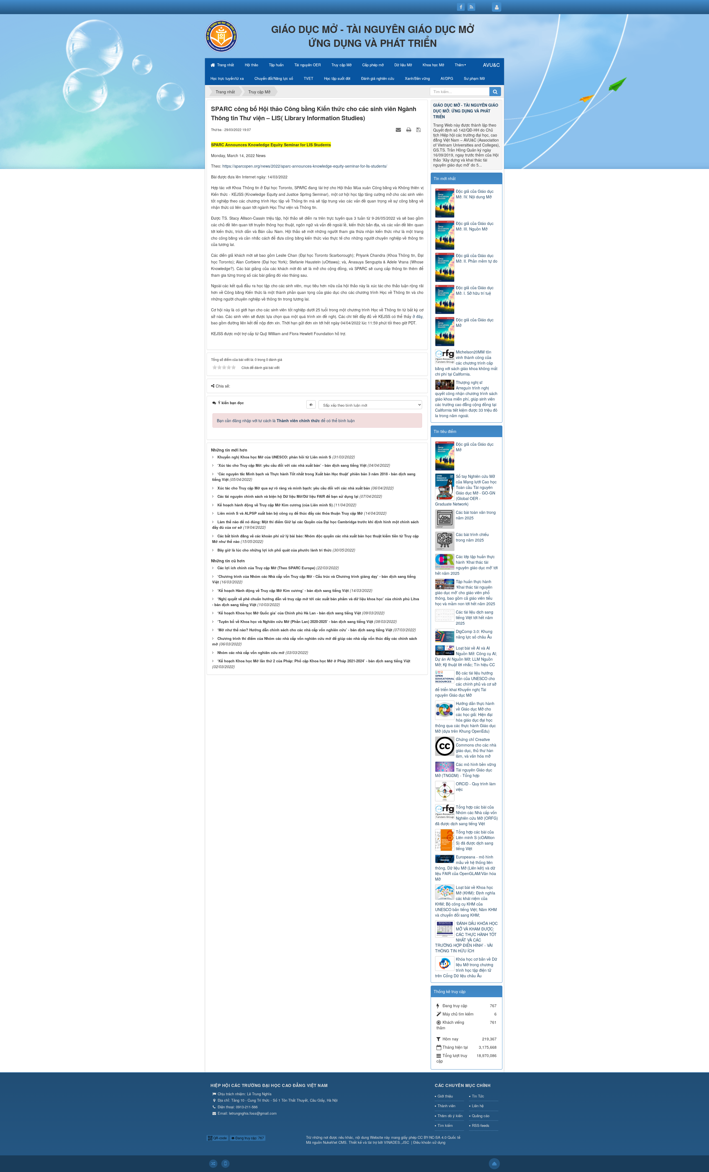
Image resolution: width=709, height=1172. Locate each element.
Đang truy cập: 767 (249, 1137)
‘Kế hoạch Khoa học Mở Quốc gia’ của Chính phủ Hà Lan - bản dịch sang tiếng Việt (289, 613)
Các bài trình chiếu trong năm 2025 (472, 537)
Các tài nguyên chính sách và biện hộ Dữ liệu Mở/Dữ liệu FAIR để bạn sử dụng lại (287, 496)
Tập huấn (276, 64)
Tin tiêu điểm (445, 431)
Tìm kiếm (445, 1125)
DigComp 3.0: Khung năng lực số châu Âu (474, 634)
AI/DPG (447, 78)
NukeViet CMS (334, 1142)
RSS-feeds (480, 1125)
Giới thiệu (445, 1096)
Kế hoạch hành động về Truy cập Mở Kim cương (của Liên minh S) (275, 504)
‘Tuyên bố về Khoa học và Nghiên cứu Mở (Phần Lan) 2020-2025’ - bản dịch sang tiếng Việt (295, 621)
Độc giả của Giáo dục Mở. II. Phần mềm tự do (476, 258)
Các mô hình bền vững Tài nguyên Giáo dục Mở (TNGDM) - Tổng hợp (465, 769)
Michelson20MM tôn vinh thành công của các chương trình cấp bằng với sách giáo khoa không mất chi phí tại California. (466, 363)
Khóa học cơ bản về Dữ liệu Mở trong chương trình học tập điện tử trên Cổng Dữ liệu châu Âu (466, 967)
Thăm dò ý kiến (450, 1115)
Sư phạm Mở (474, 78)
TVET (308, 78)
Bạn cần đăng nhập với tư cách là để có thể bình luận (286, 420)
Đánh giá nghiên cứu (377, 78)
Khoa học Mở (433, 64)
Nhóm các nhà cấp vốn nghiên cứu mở (250, 652)
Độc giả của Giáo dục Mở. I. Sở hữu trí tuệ (475, 290)
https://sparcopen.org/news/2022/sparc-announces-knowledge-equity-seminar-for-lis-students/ (304, 166)
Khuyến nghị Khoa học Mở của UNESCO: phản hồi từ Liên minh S (274, 457)
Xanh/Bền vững (417, 78)
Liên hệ (478, 1105)
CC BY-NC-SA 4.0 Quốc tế (439, 1137)
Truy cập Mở (341, 64)
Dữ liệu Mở (403, 64)
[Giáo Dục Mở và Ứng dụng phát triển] (221, 35)
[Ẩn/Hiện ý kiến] (311, 404)
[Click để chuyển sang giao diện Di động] (225, 1164)
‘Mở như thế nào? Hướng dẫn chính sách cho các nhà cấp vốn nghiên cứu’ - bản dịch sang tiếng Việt (304, 629)
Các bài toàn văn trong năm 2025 (476, 514)
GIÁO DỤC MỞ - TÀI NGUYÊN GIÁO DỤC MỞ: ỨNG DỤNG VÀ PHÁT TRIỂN (465, 110)
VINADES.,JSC (396, 1142)
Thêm (459, 64)
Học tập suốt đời (337, 78)
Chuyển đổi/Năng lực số (274, 78)
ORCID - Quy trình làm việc (476, 786)
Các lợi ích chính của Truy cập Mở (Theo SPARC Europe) (266, 567)
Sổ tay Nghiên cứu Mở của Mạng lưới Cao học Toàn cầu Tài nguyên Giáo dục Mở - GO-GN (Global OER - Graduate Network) (466, 490)
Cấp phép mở (373, 64)
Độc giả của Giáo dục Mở (475, 322)
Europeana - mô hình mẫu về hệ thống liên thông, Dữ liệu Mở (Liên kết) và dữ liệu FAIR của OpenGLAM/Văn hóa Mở (465, 868)
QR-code (219, 1137)
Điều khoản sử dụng (429, 1142)
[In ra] (409, 129)
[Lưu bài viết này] (419, 129)
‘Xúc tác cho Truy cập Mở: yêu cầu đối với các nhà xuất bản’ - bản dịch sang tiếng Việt (291, 465)
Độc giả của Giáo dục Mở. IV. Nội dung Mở (475, 193)
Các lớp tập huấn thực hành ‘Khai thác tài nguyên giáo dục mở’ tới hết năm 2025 (466, 565)
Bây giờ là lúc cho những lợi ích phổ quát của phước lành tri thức (274, 550)
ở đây (417, 316)
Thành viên (446, 1105)
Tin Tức (478, 1096)
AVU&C (491, 64)
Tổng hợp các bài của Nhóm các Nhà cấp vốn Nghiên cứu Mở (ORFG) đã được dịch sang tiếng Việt (466, 815)
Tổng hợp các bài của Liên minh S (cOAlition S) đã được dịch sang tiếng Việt (475, 840)
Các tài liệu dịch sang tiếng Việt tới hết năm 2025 (474, 617)
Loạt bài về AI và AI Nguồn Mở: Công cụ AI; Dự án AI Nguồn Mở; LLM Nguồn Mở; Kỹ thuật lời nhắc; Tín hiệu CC (466, 656)
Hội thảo (251, 64)
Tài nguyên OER (307, 64)
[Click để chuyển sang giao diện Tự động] (213, 1164)
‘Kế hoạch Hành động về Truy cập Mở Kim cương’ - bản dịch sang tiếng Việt (283, 590)
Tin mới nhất (445, 178)
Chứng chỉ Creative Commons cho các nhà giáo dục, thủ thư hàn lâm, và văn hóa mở (476, 748)
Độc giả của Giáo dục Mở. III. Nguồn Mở (475, 226)
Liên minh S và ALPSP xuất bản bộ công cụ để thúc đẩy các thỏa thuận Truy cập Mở (290, 513)
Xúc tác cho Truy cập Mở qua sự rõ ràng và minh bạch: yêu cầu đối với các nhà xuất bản (293, 488)
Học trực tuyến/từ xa (227, 78)
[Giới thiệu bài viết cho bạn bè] (399, 129)
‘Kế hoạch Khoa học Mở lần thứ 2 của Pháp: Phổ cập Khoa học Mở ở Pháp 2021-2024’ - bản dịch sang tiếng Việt (313, 660)
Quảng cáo (480, 1115)
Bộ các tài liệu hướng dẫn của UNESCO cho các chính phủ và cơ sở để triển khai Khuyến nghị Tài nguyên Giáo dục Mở (465, 684)
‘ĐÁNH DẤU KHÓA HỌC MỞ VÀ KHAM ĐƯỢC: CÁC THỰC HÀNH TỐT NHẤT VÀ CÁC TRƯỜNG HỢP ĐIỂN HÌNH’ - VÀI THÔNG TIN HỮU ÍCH (466, 937)
